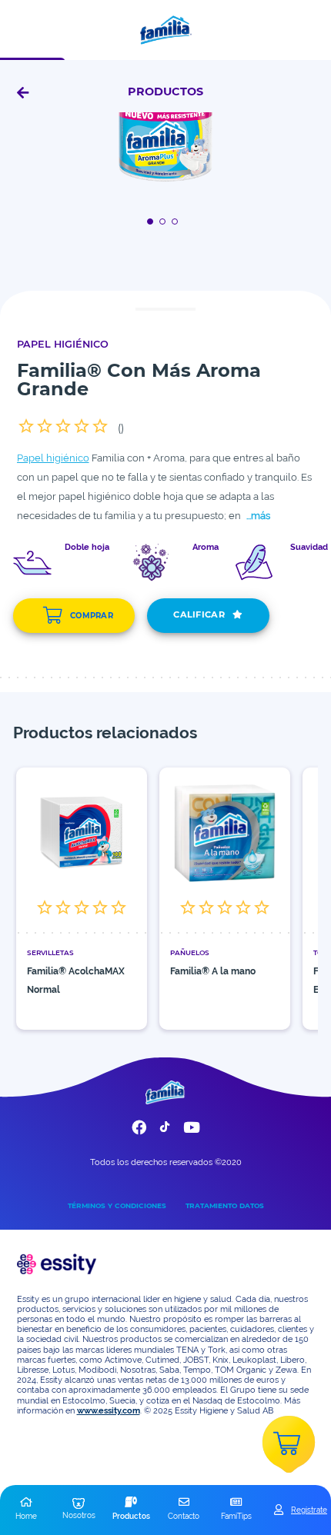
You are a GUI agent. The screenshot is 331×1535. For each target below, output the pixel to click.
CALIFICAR (199, 614)
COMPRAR (91, 616)
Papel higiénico (53, 458)
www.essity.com (108, 1411)
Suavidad (309, 547)
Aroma (205, 547)
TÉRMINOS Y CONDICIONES (117, 1205)
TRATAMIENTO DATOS (225, 1205)
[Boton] (153, 221)
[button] (26, 1509)
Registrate (309, 1509)
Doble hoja (87, 547)
